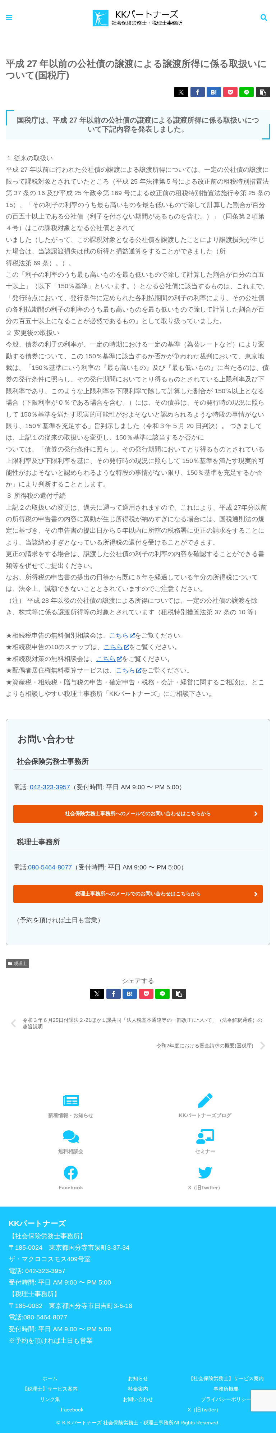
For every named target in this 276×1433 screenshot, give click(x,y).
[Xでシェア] (181, 92)
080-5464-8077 (50, 867)
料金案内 (138, 1389)
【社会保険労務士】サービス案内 (226, 1378)
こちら (119, 635)
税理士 (20, 963)
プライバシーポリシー (226, 1399)
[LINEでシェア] (246, 92)
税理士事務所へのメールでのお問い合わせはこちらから (138, 893)
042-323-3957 (50, 787)
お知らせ (138, 1378)
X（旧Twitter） (204, 1410)
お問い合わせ (138, 1399)
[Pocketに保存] (230, 92)
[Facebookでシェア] (197, 92)
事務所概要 (226, 1389)
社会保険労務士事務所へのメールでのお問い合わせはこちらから (138, 813)
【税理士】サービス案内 (50, 1389)
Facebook (72, 1410)
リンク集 (50, 1399)
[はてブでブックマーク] (214, 92)
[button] (263, 92)
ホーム (50, 1378)
